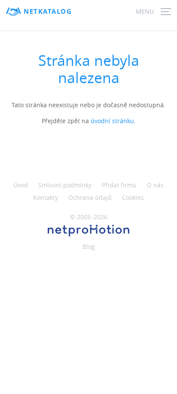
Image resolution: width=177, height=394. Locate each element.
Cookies (133, 197)
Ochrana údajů (90, 197)
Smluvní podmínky (65, 185)
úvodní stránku (112, 121)
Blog (88, 246)
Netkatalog (48, 11)
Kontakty (45, 197)
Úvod (20, 185)
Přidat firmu (119, 185)
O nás (155, 185)
